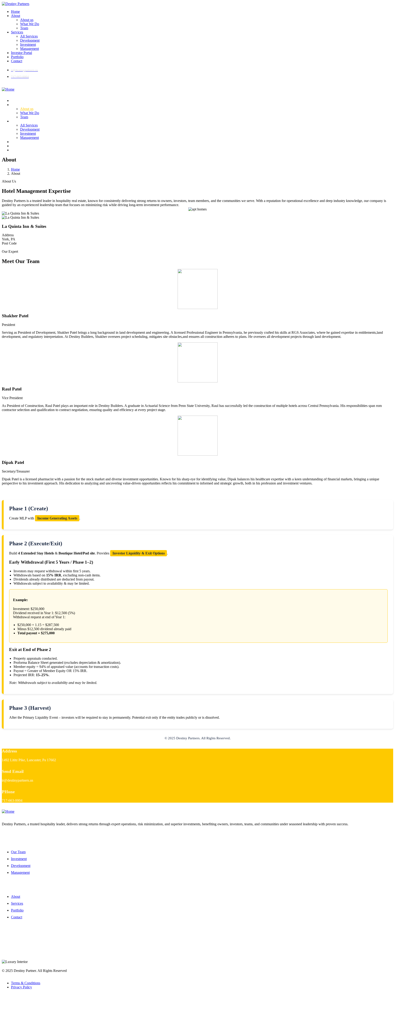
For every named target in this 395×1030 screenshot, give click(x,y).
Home (15, 169)
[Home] (8, 89)
